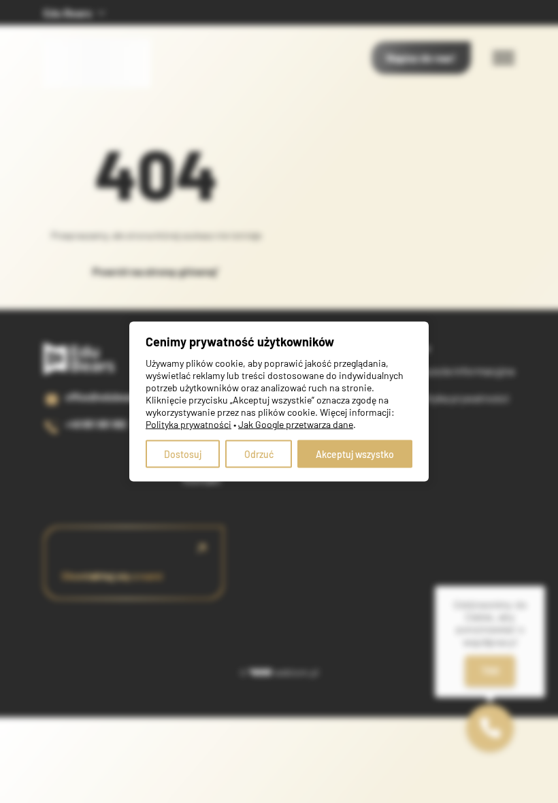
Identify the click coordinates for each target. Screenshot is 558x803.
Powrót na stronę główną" (156, 271)
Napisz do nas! (421, 57)
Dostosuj (182, 454)
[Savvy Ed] (98, 40)
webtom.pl (296, 672)
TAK (490, 670)
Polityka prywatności (460, 397)
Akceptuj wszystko (355, 454)
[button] (490, 728)
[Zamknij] (545, 586)
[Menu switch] (503, 58)
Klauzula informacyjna (462, 370)
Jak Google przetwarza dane (295, 424)
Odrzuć (259, 454)
